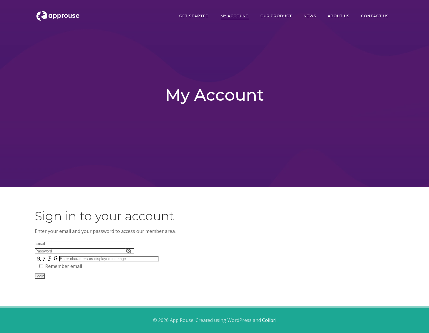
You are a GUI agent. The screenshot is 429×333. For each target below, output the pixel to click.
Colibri (269, 320)
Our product (276, 16)
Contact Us (374, 16)
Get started (194, 16)
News (310, 16)
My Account (235, 16)
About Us (338, 16)
